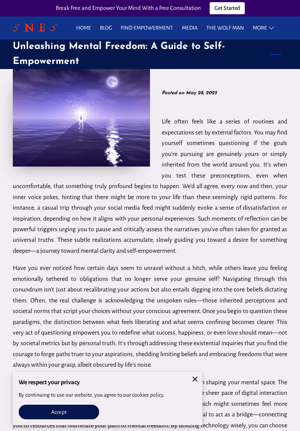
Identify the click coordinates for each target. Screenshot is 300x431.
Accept (59, 412)
